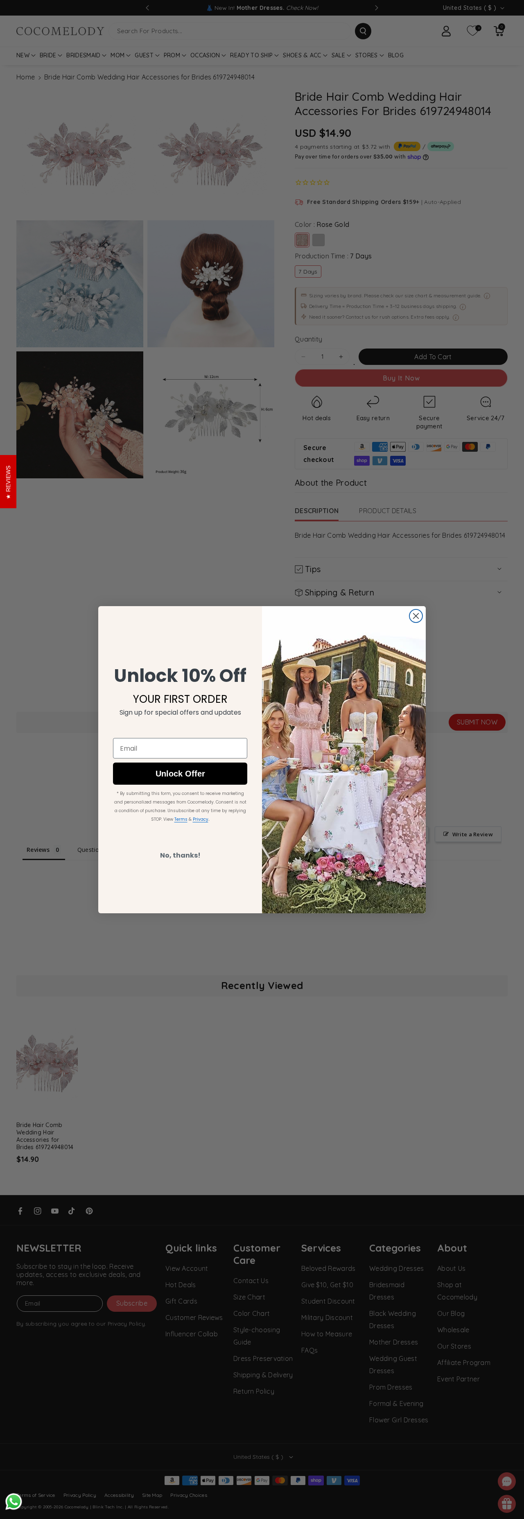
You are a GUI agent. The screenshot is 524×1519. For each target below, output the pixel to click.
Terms (180, 819)
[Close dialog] (415, 616)
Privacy (200, 819)
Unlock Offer (180, 773)
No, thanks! (180, 855)
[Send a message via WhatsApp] (13, 1501)
